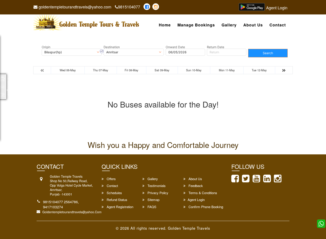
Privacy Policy (157, 192)
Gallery (229, 25)
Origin (46, 47)
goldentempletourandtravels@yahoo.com (74, 7)
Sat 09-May (162, 70)
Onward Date (175, 47)
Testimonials (156, 185)
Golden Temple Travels (189, 228)
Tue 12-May (259, 70)
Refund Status (116, 199)
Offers (111, 178)
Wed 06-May (68, 70)
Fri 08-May (131, 70)
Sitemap (153, 199)
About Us (253, 25)
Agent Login (276, 7)
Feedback (195, 185)
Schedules (114, 192)
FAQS (151, 206)
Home (165, 25)
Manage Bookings (196, 25)
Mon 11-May (227, 70)
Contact (277, 25)
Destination (112, 47)
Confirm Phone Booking (205, 206)
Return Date (215, 47)
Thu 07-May (100, 70)
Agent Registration (119, 206)
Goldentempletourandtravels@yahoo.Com (72, 212)
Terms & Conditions (202, 192)
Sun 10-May (194, 70)
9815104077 (129, 7)
